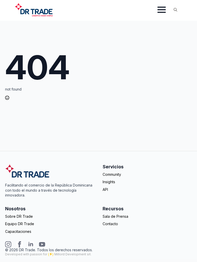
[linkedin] (31, 244)
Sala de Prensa (115, 216)
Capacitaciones (18, 231)
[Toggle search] (175, 9)
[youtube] (42, 244)
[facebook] (19, 244)
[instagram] (8, 244)
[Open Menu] (161, 10)
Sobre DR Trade (19, 216)
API (105, 189)
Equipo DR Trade (19, 224)
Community (112, 174)
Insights (109, 182)
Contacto (110, 224)
